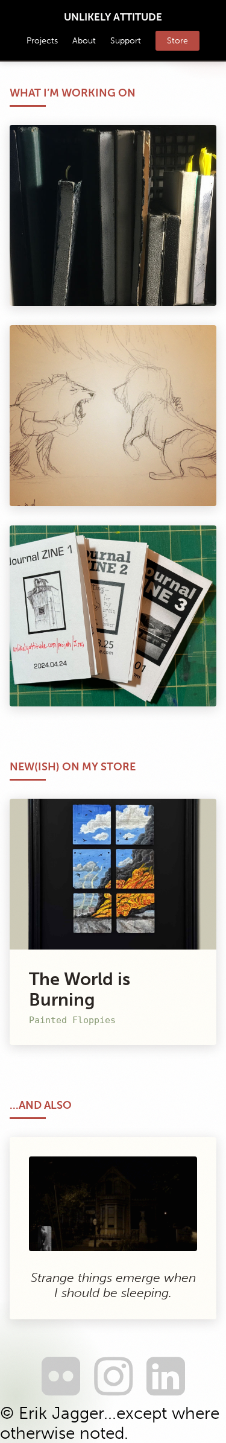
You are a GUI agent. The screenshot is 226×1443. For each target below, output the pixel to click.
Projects (42, 41)
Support (125, 41)
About (84, 41)
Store (177, 41)
